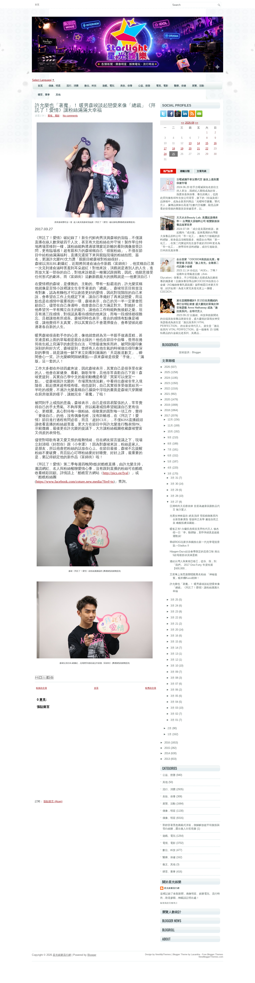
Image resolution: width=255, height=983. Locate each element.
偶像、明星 (55, 85)
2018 (167, 410)
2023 (167, 383)
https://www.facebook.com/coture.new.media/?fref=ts (75, 481)
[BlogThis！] (40, 677)
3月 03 (175, 707)
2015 (167, 747)
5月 (170, 461)
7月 (170, 449)
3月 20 (175, 629)
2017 (167, 415)
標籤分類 (185, 171)
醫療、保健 (180, 85)
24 (165, 153)
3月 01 (175, 719)
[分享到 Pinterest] (52, 677)
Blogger (196, 352)
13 (190, 143)
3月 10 (175, 665)
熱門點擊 (168, 171)
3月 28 (175, 495)
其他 (58, 94)
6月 (170, 455)
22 (206, 148)
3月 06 (175, 689)
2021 (167, 393)
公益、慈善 (144, 85)
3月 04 (175, 701)
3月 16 (175, 635)
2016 (167, 742)
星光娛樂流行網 (171, 888)
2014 (167, 753)
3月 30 (175, 483)
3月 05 (175, 695)
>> (196, 122)
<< (182, 122)
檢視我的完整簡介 (169, 903)
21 (198, 148)
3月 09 (175, 671)
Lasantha (195, 954)
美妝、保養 (126, 85)
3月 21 (175, 623)
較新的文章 (41, 688)
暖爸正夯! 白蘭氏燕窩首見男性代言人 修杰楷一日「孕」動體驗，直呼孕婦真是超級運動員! (194, 532)
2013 (167, 758)
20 (190, 148)
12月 (171, 419)
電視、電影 (162, 85)
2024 (167, 377)
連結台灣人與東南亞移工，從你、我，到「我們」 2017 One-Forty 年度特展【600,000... (193, 565)
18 (173, 148)
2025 (167, 372)
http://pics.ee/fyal (115, 473)
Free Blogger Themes (212, 954)
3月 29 (175, 489)
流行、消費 (72, 85)
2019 (167, 404)
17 (165, 148)
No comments (70, 115)
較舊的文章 (150, 688)
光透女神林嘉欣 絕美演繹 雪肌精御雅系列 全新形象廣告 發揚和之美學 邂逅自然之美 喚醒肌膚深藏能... (194, 519)
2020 (167, 399)
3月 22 (175, 617)
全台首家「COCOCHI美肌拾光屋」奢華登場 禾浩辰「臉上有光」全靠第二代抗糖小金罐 (198, 263)
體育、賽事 (44, 94)
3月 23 (175, 611)
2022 (167, 388)
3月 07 (175, 683)
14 (198, 143)
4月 (170, 467)
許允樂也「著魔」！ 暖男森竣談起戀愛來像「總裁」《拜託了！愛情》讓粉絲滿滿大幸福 (95, 107)
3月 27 (175, 501)
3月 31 (175, 477)
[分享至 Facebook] (48, 677)
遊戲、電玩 (108, 85)
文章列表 (201, 171)
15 (206, 143)
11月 (171, 425)
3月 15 (175, 641)
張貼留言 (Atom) (52, 801)
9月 (170, 437)
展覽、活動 (198, 85)
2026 (167, 366)
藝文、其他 (169, 864)
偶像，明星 (169, 810)
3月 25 (175, 599)
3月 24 (175, 605)
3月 (170, 473)
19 (181, 148)
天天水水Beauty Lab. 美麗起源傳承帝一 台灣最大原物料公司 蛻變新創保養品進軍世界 (198, 221)
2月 (170, 728)
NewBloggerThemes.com (211, 957)
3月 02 (175, 713)
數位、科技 (90, 85)
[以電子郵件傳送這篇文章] (37, 677)
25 (173, 153)
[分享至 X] (44, 677)
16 (215, 143)
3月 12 (175, 659)
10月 (171, 431)
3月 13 (175, 653)
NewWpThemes (163, 954)
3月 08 (175, 677)
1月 (170, 734)
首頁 (37, 4)
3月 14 (175, 647)
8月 (170, 443)
